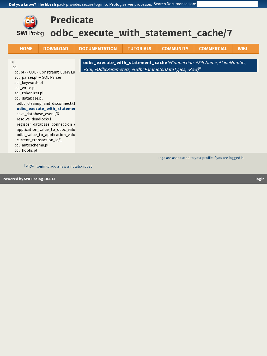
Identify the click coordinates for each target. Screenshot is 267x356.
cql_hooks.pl (26, 150)
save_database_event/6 (38, 113)
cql (13, 61)
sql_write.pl (25, 87)
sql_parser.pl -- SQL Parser (38, 77)
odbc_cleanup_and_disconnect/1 (46, 103)
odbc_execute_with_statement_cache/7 (56, 108)
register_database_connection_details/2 (53, 124)
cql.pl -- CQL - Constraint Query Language (51, 72)
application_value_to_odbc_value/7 (49, 129)
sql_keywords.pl (29, 82)
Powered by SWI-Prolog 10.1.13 (29, 178)
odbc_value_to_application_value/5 (49, 134)
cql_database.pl (29, 98)
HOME (26, 49)
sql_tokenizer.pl (29, 92)
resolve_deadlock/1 (34, 118)
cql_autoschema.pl (31, 145)
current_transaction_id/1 (39, 139)
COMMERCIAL (213, 49)
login (41, 166)
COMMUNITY (175, 49)
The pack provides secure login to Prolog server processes (94, 4)
